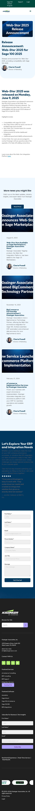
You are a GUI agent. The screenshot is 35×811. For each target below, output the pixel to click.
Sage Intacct (5, 698)
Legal (3, 799)
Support (20, 2)
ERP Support (5, 679)
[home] (6, 11)
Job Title (7, 555)
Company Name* (10, 547)
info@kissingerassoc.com (9, 651)
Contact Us (8, 685)
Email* (6, 530)
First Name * (8, 513)
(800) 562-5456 (6, 649)
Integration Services (8, 682)
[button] (30, 11)
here (9, 156)
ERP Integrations (7, 707)
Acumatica (5, 695)
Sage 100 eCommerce (8, 701)
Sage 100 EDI (6, 704)
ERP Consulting (6, 676)
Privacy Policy (6, 796)
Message (7, 564)
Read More (17, 207)
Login (28, 2)
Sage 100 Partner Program (10, 3)
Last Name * (8, 522)
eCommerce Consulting (9, 673)
